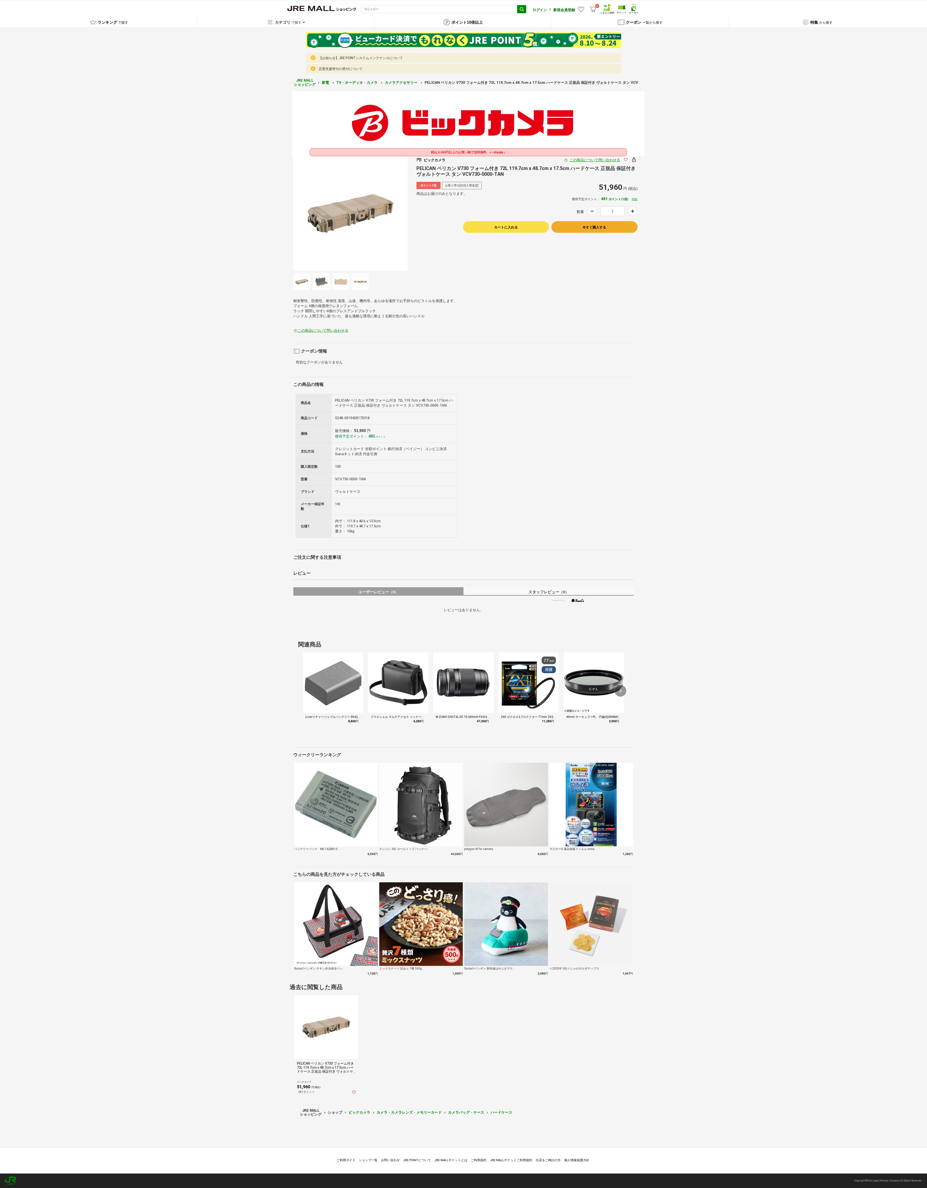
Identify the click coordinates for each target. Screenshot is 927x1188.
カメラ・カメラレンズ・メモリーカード (409, 1112)
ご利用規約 (478, 1160)
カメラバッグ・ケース (466, 1112)
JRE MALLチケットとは (450, 1160)
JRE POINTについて (417, 1160)
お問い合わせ (390, 1160)
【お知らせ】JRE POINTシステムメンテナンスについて (361, 58)
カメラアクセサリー (401, 82)
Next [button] (355, 213)
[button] (620, 691)
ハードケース (501, 1112)
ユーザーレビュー (378, 592)
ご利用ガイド (346, 1160)
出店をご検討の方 (548, 1160)
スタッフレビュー (548, 592)
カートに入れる (506, 227)
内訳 (635, 199)
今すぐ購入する (594, 227)
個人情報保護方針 (576, 1160)
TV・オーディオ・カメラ (357, 82)
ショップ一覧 (368, 1160)
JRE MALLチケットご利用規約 (511, 1160)
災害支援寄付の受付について (341, 69)
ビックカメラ (359, 1112)
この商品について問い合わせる (594, 160)
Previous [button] (346, 213)
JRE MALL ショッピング (305, 82)
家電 (326, 82)
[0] (593, 9)
